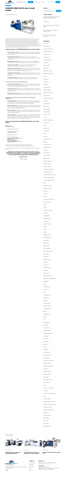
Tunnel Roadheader (47, 398)
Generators (45, 191)
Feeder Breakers (46, 158)
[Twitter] (22, 158)
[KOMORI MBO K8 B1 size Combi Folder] (23, 25)
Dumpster (45, 141)
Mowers (44, 284)
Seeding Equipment (47, 330)
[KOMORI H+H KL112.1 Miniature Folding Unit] (52, 442)
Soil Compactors (46, 357)
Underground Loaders (47, 407)
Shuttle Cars (45, 338)
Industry (45, 204)
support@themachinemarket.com (44, 463)
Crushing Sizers (46, 122)
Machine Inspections (47, 234)
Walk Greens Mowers (47, 415)
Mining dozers (46, 256)
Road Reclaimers (46, 314)
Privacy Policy (31, 465)
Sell (39, 2)
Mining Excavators (46, 259)
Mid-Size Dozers (46, 245)
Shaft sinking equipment (48, 333)
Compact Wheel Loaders (48, 98)
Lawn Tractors (46, 221)
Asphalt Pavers (46, 62)
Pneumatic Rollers (46, 303)
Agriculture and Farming (48, 48)
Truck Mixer (45, 390)
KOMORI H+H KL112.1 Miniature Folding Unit (51, 453)
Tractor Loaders (46, 382)
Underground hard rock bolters (49, 401)
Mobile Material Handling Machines (50, 278)
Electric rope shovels (47, 144)
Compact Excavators (47, 89)
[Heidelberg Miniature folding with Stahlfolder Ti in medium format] (33, 442)
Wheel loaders (46, 423)
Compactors (45, 100)
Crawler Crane (46, 106)
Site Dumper (45, 341)
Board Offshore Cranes (47, 70)
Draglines (45, 136)
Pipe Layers (45, 300)
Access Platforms (46, 46)
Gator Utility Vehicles (47, 185)
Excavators (45, 150)
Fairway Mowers (46, 155)
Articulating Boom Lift (47, 59)
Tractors (45, 385)
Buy (36, 2)
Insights (44, 207)
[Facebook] (20, 158)
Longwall (45, 232)
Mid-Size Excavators (47, 248)
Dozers (44, 133)
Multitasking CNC (46, 286)
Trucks (44, 396)
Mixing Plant (45, 270)
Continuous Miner (46, 103)
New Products (46, 289)
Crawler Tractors (46, 114)
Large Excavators (46, 215)
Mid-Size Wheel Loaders (47, 251)
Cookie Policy (31, 464)
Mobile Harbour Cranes (47, 275)
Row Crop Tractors (47, 327)
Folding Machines (8, 5)
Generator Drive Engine (47, 188)
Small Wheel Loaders (47, 355)
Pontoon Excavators (47, 305)
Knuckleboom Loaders (47, 210)
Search (59, 10)
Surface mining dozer (47, 363)
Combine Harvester (47, 87)
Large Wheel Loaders (47, 218)
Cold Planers (45, 84)
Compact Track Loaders (47, 92)
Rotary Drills (45, 325)
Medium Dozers (46, 243)
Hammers (45, 196)
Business (45, 76)
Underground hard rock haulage (49, 404)
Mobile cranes (46, 273)
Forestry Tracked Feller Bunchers (49, 174)
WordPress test (46, 21)
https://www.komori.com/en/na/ (14, 152)
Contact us (31, 470)
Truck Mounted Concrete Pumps (49, 393)
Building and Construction (48, 73)
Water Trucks (45, 420)
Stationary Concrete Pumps (48, 360)
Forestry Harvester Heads (48, 169)
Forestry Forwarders (47, 166)
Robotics (45, 316)
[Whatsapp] (24, 158)
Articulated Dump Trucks (48, 51)
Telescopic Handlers (47, 374)
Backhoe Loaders (46, 65)
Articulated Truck (46, 57)
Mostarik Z (9, 14)
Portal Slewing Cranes (47, 308)
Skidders (45, 346)
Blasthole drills (46, 68)
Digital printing (46, 128)
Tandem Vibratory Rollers (48, 366)
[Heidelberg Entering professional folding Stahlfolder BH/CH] (14, 442)
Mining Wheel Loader (47, 267)
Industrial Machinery (47, 202)
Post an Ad (31, 467)
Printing (44, 311)
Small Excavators (46, 352)
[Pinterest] (26, 158)
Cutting (44, 125)
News (44, 292)
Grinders (45, 193)
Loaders (44, 226)
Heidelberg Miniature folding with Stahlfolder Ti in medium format (31, 453)
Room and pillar (46, 322)
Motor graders (46, 281)
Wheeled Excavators (47, 426)
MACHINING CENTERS (47, 237)
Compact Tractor (46, 95)
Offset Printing (46, 297)
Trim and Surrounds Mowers (48, 387)
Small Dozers (45, 349)
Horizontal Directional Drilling (49, 199)
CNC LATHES (45, 81)
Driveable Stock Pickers (47, 139)
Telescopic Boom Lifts (47, 371)
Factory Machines (46, 152)
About (43, 2)
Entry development (47, 147)
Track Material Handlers (47, 379)
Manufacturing (46, 240)
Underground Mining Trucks (48, 409)
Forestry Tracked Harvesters (48, 177)
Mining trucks (46, 264)
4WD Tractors (46, 43)
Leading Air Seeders (47, 223)
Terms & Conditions (32, 462)
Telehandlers (45, 368)
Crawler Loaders (46, 111)
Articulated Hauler (46, 54)
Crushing (45, 117)
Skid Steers (45, 344)
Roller (44, 319)
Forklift (44, 182)
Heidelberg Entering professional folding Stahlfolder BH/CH (12, 453)
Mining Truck (45, 262)
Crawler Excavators (47, 109)
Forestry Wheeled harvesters (48, 180)
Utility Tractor (46, 412)
